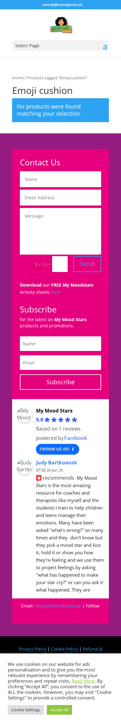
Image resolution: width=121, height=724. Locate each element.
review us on (54, 448)
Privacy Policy (32, 649)
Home (18, 78)
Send (87, 264)
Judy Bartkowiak (56, 462)
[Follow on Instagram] (42, 615)
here (55, 292)
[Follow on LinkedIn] (91, 615)
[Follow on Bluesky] (67, 615)
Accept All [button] (59, 709)
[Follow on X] (79, 615)
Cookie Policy (64, 649)
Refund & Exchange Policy (73, 651)
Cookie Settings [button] (25, 709)
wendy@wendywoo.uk (58, 606)
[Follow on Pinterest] (54, 615)
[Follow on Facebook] (29, 615)
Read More (83, 681)
